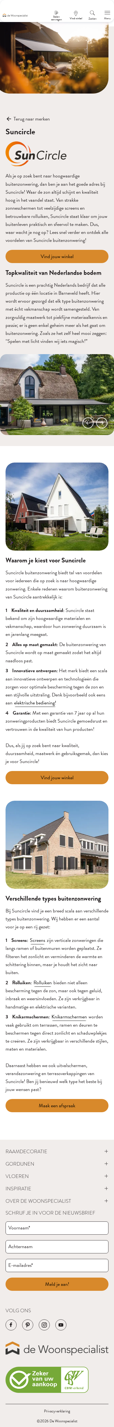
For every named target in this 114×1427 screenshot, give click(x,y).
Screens (37, 940)
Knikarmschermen (69, 1016)
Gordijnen (20, 1163)
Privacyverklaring (57, 1411)
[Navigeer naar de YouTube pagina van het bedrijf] (60, 1324)
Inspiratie (18, 1188)
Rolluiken (42, 982)
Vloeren (17, 1176)
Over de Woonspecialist (38, 1201)
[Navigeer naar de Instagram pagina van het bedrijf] (44, 1324)
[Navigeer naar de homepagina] (15, 15)
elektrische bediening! (35, 702)
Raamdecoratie (26, 1151)
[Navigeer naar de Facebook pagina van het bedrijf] (11, 1324)
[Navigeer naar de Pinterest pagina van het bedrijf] (27, 1324)
